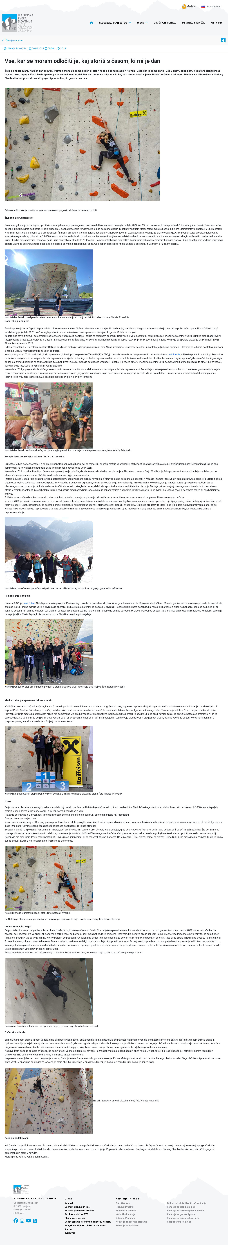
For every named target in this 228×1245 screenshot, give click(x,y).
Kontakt (69, 1203)
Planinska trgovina (75, 1218)
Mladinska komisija (126, 1210)
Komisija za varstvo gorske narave (185, 1210)
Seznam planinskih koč (77, 1207)
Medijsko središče (193, 23)
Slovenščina (213, 6)
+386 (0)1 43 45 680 (22, 1209)
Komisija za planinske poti (181, 1207)
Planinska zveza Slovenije (35, 1198)
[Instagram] (22, 1220)
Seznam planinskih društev (79, 1210)
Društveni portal (165, 23)
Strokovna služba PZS (76, 1214)
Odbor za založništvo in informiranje (186, 1203)
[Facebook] (15, 1220)
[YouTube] (28, 1220)
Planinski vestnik (125, 1207)
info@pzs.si (18, 1213)
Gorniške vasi (123, 1203)
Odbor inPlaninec (125, 1218)
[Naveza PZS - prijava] (189, 7)
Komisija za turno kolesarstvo (183, 1218)
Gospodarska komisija (179, 1222)
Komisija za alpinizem (127, 1225)
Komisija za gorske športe (181, 1214)
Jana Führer (28, 603)
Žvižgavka (70, 1233)
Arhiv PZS (217, 23)
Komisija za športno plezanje (131, 1222)
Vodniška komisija (125, 1214)
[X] (35, 1220)
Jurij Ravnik (174, 354)
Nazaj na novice (14, 40)
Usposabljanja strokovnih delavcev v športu (88, 1222)
